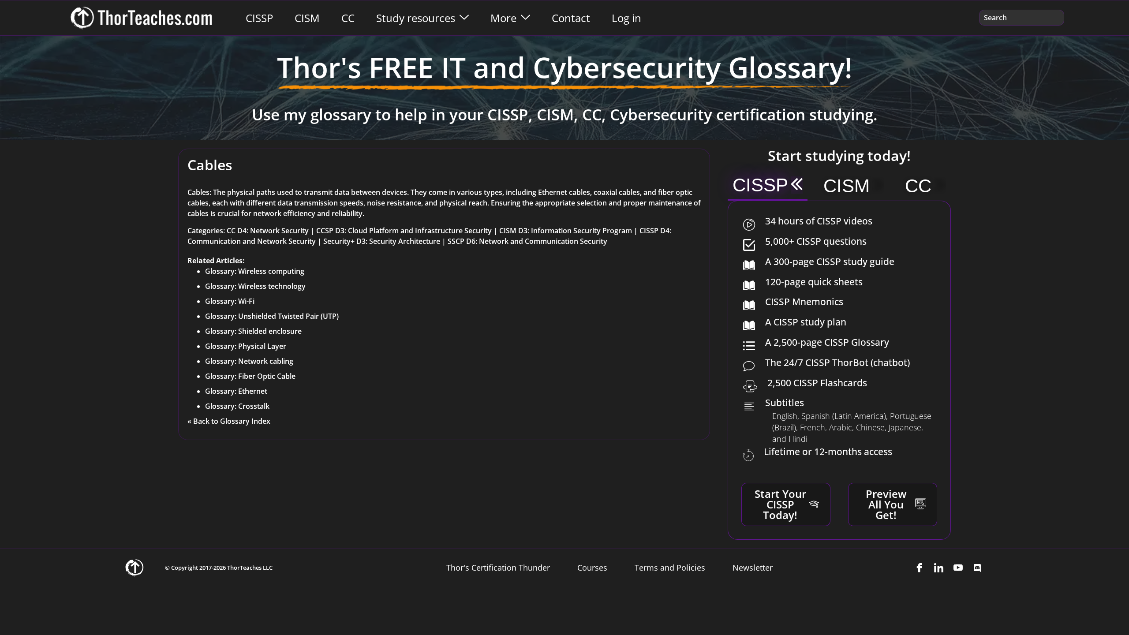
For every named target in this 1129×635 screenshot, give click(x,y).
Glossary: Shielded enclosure (253, 331)
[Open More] (525, 18)
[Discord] (977, 567)
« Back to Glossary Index (228, 421)
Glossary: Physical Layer (245, 346)
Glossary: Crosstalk (237, 406)
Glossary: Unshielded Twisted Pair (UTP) (272, 316)
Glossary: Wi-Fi (229, 301)
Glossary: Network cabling (249, 361)
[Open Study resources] (464, 18)
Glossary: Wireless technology (255, 286)
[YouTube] (958, 567)
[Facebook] (919, 567)
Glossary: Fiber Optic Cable (250, 376)
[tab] (767, 186)
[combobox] (1021, 18)
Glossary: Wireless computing (254, 271)
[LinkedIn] (938, 567)
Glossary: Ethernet (236, 391)
